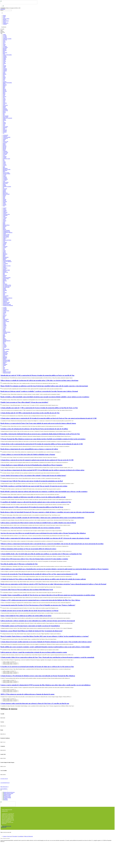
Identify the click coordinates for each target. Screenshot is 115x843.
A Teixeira (5, 217)
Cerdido (4, 66)
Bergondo (5, 48)
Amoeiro (4, 220)
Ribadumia (5, 357)
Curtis (4, 71)
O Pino (4, 98)
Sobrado (4, 120)
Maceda (4, 252)
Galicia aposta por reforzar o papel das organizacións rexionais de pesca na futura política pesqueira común (33, 652)
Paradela (4, 185)
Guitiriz (4, 161)
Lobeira (4, 250)
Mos (4, 342)
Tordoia (4, 123)
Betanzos (4, 49)
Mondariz (5, 339)
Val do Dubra (5, 126)
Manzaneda (5, 253)
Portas (4, 355)
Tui (3, 366)
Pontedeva (5, 275)
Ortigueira (5, 103)
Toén (4, 291)
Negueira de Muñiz (6, 173)
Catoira (4, 323)
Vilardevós (5, 301)
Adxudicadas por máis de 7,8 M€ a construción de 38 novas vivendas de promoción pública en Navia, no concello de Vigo (37, 375)
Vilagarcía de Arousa (7, 371)
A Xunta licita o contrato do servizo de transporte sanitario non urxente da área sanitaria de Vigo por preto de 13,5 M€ (36, 460)
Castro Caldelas (6, 236)
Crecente (4, 327)
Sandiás (4, 288)
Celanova (4, 237)
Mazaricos (5, 84)
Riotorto (4, 195)
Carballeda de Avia (6, 231)
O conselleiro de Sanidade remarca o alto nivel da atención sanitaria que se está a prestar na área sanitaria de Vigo (35, 502)
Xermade (4, 204)
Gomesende (5, 246)
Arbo (4, 313)
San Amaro (5, 283)
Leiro (4, 249)
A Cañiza (4, 307)
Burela (4, 150)
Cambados (5, 320)
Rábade (4, 190)
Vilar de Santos (6, 300)
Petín (4, 273)
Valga (4, 367)
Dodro (4, 73)
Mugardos (5, 91)
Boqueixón (5, 52)
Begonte (4, 147)
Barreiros (4, 145)
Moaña (4, 338)
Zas (3, 133)
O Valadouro (5, 179)
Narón (4, 94)
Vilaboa (4, 370)
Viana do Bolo (5, 295)
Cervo (4, 155)
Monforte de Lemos (6, 169)
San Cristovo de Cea (7, 286)
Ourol (4, 181)
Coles (4, 241)
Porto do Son (5, 110)
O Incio (4, 175)
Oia (3, 348)
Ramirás (4, 279)
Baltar (4, 222)
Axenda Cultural (6, 18)
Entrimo (4, 244)
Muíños (4, 259)
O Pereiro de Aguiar (6, 265)
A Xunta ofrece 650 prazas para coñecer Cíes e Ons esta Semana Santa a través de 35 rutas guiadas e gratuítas (34, 559)
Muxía (4, 93)
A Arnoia (4, 207)
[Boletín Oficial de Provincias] (9, 792)
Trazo (4, 125)
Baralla (4, 144)
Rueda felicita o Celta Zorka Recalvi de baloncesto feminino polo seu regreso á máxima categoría (30, 527)
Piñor (4, 274)
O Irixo (4, 264)
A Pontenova (5, 138)
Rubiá (4, 282)
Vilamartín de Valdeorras (7, 297)
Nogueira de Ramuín (7, 260)
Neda (4, 95)
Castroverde (5, 153)
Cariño (4, 60)
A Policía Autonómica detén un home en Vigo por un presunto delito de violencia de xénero (28, 549)
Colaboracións (5, 22)
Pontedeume (5, 109)
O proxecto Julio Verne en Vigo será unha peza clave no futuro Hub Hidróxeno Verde (26, 589)
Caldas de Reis (6, 319)
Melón (4, 256)
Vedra (4, 128)
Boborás (4, 229)
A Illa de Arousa (6, 310)
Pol (3, 187)
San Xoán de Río (6, 287)
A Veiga (4, 218)
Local (4, 17)
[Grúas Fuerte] (18, 3)
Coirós (4, 67)
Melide (4, 85)
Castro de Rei (5, 152)
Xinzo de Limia (6, 303)
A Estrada (5, 308)
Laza (4, 248)
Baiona (4, 316)
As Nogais (5, 142)
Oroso (4, 101)
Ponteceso (5, 108)
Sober (4, 198)
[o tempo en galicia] (7, 796)
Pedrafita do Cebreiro (7, 186)
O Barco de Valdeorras (7, 261)
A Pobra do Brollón (6, 137)
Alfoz (4, 140)
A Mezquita (5, 212)
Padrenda (4, 271)
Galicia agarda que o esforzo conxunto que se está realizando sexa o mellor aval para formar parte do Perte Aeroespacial (37, 620)
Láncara (4, 164)
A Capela (4, 35)
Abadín (4, 139)
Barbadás (4, 226)
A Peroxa (4, 213)
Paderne (4, 106)
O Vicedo (5, 180)
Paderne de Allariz (6, 270)
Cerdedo (4, 324)
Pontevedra (5, 354)
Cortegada (5, 242)
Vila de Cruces (5, 369)
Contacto (4, 836)
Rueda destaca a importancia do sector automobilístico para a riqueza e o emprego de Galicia (29, 449)
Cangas (4, 322)
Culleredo (5, 70)
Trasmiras (5, 292)
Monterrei (5, 258)
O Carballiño (5, 263)
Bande (4, 223)
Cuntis (4, 328)
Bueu (4, 318)
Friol (4, 160)
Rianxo (4, 111)
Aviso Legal (9, 836)
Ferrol (4, 76)
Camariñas (5, 56)
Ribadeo (4, 191)
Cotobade (5, 325)
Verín (4, 294)
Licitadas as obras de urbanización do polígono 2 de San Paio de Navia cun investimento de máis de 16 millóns (34, 429)
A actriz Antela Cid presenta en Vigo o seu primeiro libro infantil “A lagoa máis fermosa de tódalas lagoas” (33, 475)
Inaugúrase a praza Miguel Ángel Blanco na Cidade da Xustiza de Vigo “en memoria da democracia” (31, 631)
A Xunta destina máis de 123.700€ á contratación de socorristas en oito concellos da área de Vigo (29, 413)
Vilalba (4, 202)
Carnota (4, 61)
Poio (4, 350)
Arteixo (4, 44)
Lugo (4, 166)
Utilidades (5, 24)
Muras (4, 171)
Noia (4, 97)
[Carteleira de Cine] (5, 798)
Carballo (4, 59)
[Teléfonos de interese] (7, 794)
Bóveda (4, 149)
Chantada (4, 156)
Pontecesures (5, 353)
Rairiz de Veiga (6, 278)
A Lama (4, 311)
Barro (4, 317)
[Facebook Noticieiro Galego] (0, 834)
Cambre (4, 57)
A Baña (4, 34)
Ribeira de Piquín (6, 194)
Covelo (4, 326)
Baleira (4, 143)
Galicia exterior (6, 20)
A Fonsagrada (5, 135)
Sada (4, 114)
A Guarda (5, 309)
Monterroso (5, 170)
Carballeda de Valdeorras (7, 232)
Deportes (4, 19)
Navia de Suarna (6, 172)
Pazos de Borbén (6, 349)
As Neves (5, 314)
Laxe (4, 80)
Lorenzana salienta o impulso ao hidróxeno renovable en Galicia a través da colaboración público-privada (33, 497)
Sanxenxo (5, 362)
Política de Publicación (28, 836)
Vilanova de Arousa (6, 372)
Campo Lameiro (6, 321)
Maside (4, 255)
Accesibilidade (20, 836)
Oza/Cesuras (5, 105)
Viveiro (4, 203)
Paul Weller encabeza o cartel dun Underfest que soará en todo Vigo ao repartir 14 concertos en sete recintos (33, 486)
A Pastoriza (5, 136)
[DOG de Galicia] (8, 793)
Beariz (4, 228)
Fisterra (4, 77)
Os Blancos (5, 267)
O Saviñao (5, 177)
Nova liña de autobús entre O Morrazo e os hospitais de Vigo (19, 564)
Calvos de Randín (6, 230)
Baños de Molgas (6, 225)
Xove (4, 205)
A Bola (4, 208)
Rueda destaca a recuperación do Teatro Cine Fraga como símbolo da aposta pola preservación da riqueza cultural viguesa (38, 423)
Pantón (4, 184)
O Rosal (4, 347)
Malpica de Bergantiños (7, 82)
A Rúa (4, 216)
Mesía (4, 86)
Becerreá (4, 146)
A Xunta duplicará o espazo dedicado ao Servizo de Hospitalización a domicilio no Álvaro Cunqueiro (31, 465)
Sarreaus (4, 289)
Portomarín (5, 188)
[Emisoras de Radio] (7, 797)
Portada (4, 15)
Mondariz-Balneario (6, 340)
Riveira (4, 112)
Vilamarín (5, 296)
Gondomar (5, 333)
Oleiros (4, 99)
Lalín (4, 334)
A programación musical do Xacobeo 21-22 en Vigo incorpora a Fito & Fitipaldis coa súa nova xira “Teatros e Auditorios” (37, 605)
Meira (4, 167)
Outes (4, 104)
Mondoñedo (5, 168)
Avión (4, 221)
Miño (4, 88)
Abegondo (5, 39)
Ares (4, 42)
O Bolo (4, 262)
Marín (4, 335)
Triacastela (5, 201)
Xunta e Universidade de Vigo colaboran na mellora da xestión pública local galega (25, 615)
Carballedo (5, 151)
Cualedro (4, 243)
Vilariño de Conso (6, 302)
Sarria (4, 197)
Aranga (4, 41)
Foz (3, 159)
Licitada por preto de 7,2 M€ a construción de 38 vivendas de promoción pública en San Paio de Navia (31, 507)
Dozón (4, 329)
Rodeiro (4, 358)
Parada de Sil (5, 272)
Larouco (4, 247)
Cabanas (4, 55)
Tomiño (4, 365)
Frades (4, 78)
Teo (3, 121)
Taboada (4, 199)
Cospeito (4, 157)
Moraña (4, 341)
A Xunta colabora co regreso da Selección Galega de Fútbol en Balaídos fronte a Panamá (27, 454)
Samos (4, 196)
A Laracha (5, 37)
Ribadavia (5, 280)
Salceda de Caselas (6, 359)
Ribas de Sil (5, 192)
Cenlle (4, 238)
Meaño (4, 336)
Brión (4, 53)
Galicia (4, 16)
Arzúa (4, 45)
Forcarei (4, 331)
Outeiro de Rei (5, 182)
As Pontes (5, 46)
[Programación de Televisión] (5, 799)
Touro (4, 124)
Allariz (4, 219)
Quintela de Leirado (6, 277)
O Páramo (5, 176)
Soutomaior (5, 364)
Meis (4, 337)
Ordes (4, 100)
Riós (4, 281)
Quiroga (4, 189)
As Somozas (5, 47)
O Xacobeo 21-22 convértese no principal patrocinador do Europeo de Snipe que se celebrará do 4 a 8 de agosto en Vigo (37, 666)
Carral (4, 62)
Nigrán (4, 343)
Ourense (4, 268)
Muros (4, 92)
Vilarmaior (5, 129)
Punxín (4, 276)
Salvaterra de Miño (6, 361)
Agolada (4, 312)
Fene (4, 75)
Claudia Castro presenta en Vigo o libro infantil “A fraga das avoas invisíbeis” (24, 402)
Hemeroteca (2, 9)
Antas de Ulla (5, 141)
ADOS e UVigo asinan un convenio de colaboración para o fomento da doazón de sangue (27, 694)
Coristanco (5, 69)
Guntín (4, 162)
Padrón (4, 107)
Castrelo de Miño (6, 234)
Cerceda (4, 65)
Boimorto (4, 50)
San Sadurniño (5, 115)
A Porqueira (5, 215)
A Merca (4, 211)
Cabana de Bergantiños (7, 54)
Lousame (4, 81)
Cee (3, 64)
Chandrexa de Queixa (7, 240)
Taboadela (5, 290)
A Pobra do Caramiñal (7, 38)
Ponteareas (5, 352)
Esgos (4, 245)
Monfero (4, 90)
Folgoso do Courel (6, 158)
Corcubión (5, 68)
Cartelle (4, 233)
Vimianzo (5, 131)
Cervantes (5, 154)
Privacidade (15, 836)
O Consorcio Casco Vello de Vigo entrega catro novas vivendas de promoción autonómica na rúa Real (31, 481)
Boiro (4, 51)
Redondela (5, 356)
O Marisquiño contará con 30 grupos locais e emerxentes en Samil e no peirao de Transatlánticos (30, 626)
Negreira (4, 96)
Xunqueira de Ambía (7, 304)
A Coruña (5, 36)
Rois (4, 113)
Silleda (4, 363)
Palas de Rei (5, 183)
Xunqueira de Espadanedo (8, 305)
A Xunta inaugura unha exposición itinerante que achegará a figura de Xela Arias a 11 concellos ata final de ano (34, 703)
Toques (4, 122)
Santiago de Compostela (7, 118)
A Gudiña (5, 209)
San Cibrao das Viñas (7, 285)
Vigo (4, 368)
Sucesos (4, 21)
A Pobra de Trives (6, 214)
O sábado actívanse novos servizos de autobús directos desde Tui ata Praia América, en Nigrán (29, 610)
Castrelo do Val (6, 235)
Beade (4, 227)
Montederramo (5, 257)
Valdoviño (5, 127)
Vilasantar (5, 130)
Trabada (4, 200)
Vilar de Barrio (6, 298)
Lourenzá (4, 165)
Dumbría (4, 74)
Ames (4, 40)
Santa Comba (5, 116)
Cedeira (4, 63)
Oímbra (4, 266)
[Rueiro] (6, 795)
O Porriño (5, 346)
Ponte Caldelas (6, 351)
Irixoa (4, 79)
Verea (4, 293)
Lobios (4, 251)
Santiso (4, 119)
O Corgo (4, 174)
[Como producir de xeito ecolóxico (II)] (8, 827)
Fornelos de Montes (6, 332)
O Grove (4, 344)
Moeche (4, 89)
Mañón (4, 83)
